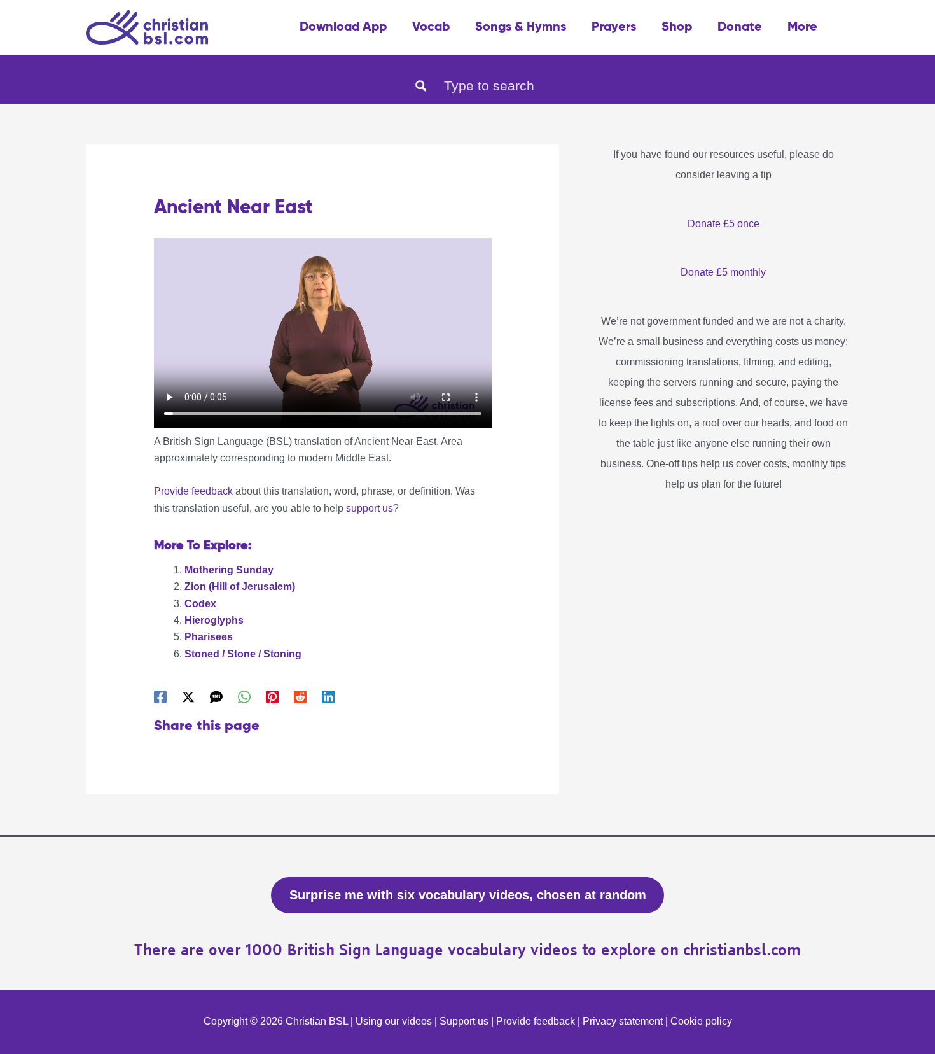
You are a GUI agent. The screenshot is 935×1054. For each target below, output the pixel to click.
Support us (464, 1021)
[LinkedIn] (328, 697)
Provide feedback (193, 491)
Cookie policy (701, 1021)
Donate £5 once (723, 223)
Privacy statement (623, 1021)
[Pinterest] (272, 697)
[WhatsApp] (244, 697)
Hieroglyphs (214, 620)
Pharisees (208, 636)
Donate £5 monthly (723, 272)
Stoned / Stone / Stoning (242, 654)
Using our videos (394, 1021)
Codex (200, 603)
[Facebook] (160, 697)
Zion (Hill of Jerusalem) (239, 586)
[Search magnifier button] (421, 86)
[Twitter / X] (188, 697)
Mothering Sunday (229, 570)
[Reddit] (300, 697)
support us (369, 508)
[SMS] (216, 697)
